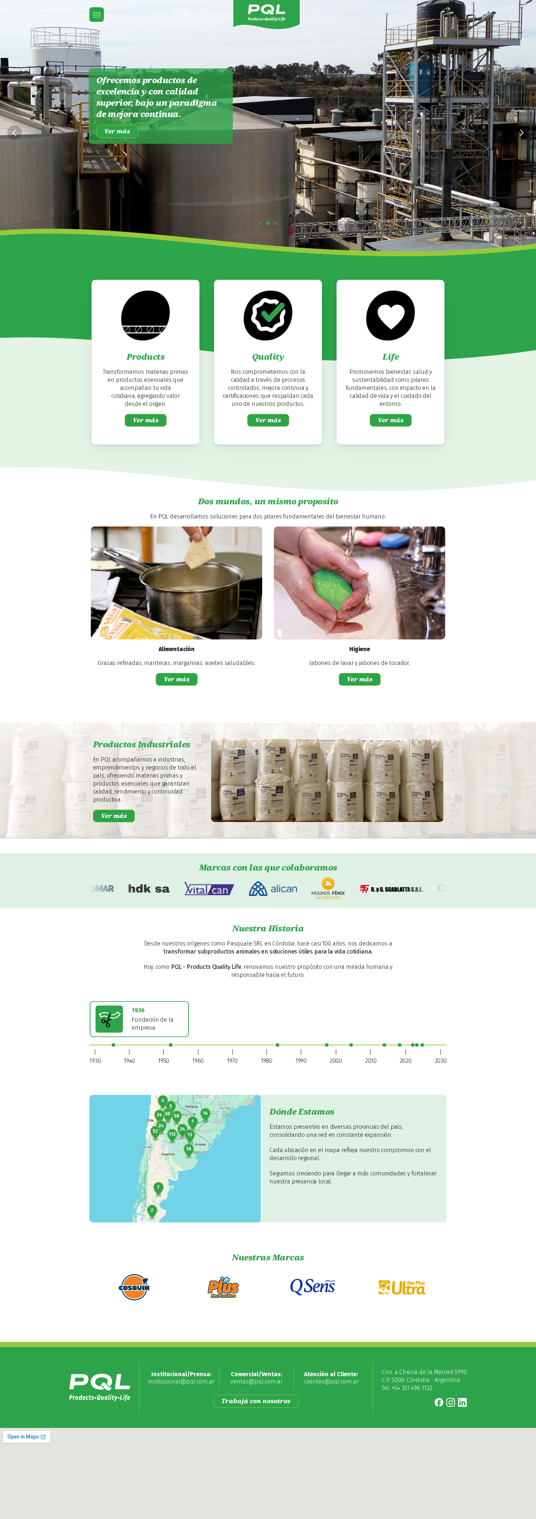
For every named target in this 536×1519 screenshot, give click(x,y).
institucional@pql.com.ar (181, 1381)
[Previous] (14, 132)
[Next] (521, 132)
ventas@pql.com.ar (256, 1381)
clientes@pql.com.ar (331, 1381)
